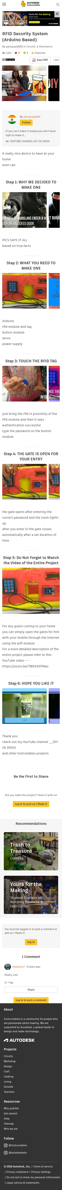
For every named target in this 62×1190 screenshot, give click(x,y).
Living (7, 1081)
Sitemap (9, 1124)
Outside (8, 1087)
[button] (4, 4)
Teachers (9, 1092)
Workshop (10, 1061)
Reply (31, 989)
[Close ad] (57, 14)
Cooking (9, 1076)
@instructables (18, 1145)
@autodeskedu (18, 1152)
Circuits (30, 46)
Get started (10, 1113)
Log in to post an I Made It (31, 804)
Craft (7, 1071)
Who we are (11, 1129)
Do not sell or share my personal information (33, 1177)
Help (7, 1118)
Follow (26, 122)
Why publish (11, 1108)
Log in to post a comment (31, 1000)
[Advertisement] (31, 18)
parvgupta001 (14, 46)
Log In (31, 942)
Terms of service (43, 1166)
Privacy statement (17, 1172)
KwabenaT (18, 966)
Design (8, 1066)
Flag (11, 982)
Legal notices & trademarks (23, 1183)
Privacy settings (41, 1172)
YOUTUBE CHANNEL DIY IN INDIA (30, 141)
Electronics (45, 46)
